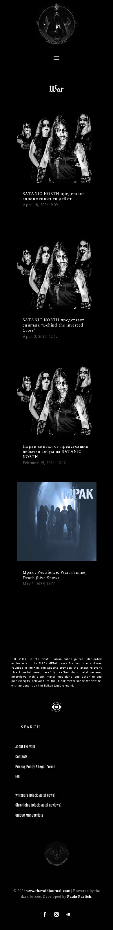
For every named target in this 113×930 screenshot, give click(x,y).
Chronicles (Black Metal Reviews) (38, 804)
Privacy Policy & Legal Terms (35, 766)
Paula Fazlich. (79, 896)
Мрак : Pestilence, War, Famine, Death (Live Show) (55, 575)
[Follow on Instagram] (56, 914)
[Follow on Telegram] (68, 914)
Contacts (21, 756)
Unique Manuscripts (29, 815)
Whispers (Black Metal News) (35, 795)
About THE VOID (25, 746)
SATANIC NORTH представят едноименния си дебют (53, 196)
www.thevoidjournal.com (48, 891)
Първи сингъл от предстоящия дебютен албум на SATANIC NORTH (55, 451)
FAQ (17, 776)
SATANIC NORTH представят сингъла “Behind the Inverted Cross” (53, 325)
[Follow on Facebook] (45, 914)
